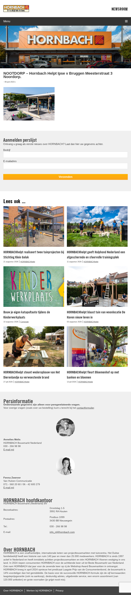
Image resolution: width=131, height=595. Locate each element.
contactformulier (85, 407)
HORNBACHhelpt (27, 262)
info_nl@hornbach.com (62, 532)
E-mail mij (8, 449)
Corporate (24, 322)
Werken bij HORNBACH (39, 590)
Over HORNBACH (13, 590)
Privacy (59, 590)
